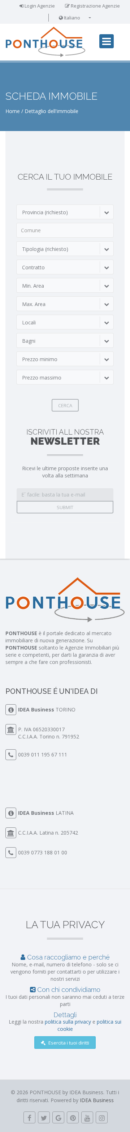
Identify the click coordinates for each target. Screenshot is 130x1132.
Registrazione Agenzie (95, 6)
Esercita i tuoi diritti (68, 1042)
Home (12, 111)
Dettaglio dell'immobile (51, 111)
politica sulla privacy (68, 1021)
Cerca (65, 405)
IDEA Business (36, 709)
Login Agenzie (39, 6)
